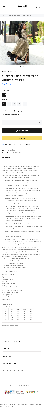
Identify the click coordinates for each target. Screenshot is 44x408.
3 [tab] (22, 66)
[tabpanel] (22, 43)
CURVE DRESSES (16, 153)
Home (2, 16)
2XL (4, 103)
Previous (3, 44)
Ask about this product (12, 115)
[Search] (36, 7)
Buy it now (22, 138)
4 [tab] (23, 66)
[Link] (22, 371)
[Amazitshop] (22, 7)
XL (24, 103)
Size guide (8, 111)
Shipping (19, 111)
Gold (4, 95)
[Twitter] (3, 370)
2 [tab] (20, 66)
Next (41, 44)
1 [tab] (19, 66)
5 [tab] (24, 66)
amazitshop (11, 150)
